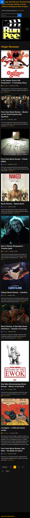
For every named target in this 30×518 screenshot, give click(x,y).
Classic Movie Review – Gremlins (14, 292)
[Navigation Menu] (27, 29)
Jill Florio (5, 119)
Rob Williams (6, 85)
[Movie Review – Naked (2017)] (15, 187)
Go (19, 15)
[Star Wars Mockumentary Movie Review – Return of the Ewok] (15, 361)
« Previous (4, 467)
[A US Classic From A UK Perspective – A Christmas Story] (15, 64)
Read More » (6, 92)
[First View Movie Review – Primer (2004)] (15, 143)
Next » (7, 471)
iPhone (17, 10)
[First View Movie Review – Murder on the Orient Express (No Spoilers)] (15, 102)
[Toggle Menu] (2, 2)
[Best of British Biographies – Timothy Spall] (15, 230)
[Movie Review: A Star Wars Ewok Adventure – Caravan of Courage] (15, 314)
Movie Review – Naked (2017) (12, 204)
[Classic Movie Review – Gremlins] (15, 276)
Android (22, 10)
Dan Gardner (6, 433)
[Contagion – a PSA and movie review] (15, 412)
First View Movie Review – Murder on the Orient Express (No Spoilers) (14, 114)
